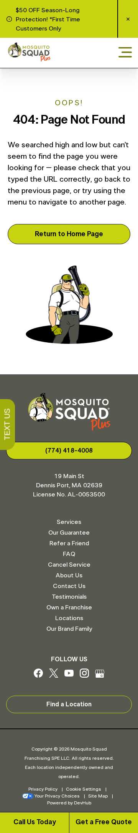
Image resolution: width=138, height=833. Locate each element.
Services (69, 522)
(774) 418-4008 (69, 451)
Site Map (98, 796)
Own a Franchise (69, 607)
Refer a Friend (69, 543)
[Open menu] (125, 53)
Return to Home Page (69, 234)
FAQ (69, 554)
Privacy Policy (43, 789)
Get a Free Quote (104, 822)
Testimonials (69, 597)
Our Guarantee (69, 533)
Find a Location (69, 704)
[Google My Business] (99, 676)
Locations (69, 618)
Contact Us (69, 586)
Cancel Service (69, 565)
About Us (69, 575)
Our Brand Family (69, 629)
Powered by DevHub (69, 803)
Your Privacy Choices (57, 796)
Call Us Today (34, 822)
